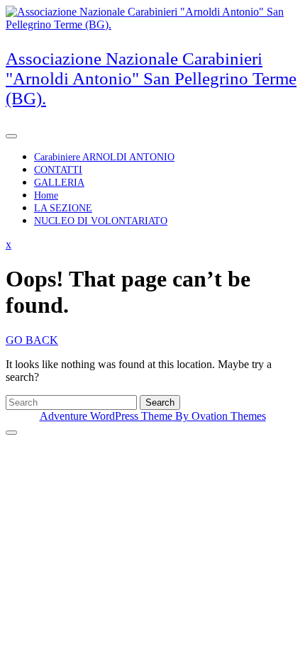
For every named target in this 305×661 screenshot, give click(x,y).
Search (159, 402)
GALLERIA (59, 182)
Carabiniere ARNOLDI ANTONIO (104, 157)
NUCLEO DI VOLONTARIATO (100, 221)
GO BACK (32, 340)
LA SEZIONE (63, 208)
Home (46, 195)
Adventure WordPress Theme (153, 416)
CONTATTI (58, 170)
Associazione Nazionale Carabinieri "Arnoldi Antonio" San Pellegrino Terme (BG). (151, 78)
